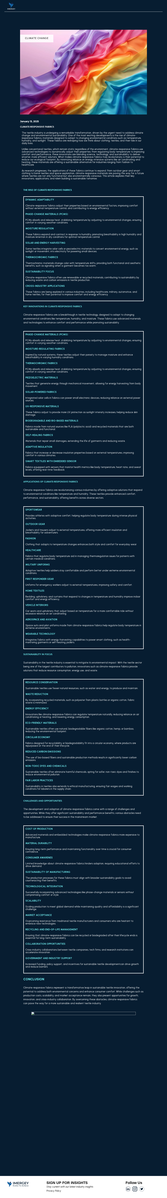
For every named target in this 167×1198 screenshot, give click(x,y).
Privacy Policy (53, 1190)
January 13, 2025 (29, 121)
